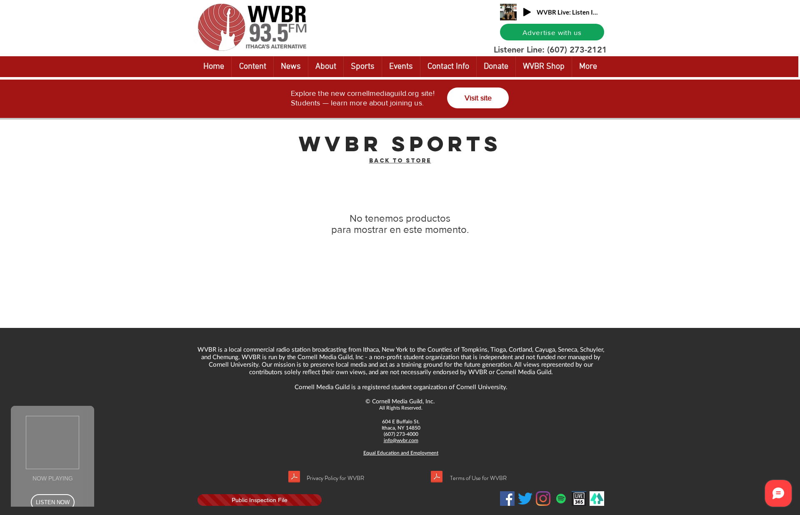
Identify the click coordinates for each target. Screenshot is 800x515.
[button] (674, 7)
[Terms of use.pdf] (437, 478)
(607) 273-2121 (577, 50)
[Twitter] (525, 498)
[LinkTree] (597, 498)
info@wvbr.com (401, 440)
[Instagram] (543, 498)
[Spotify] (561, 498)
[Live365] (579, 498)
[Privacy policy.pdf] (294, 478)
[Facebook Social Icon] (507, 498)
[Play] (527, 12)
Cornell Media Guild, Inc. (403, 401)
